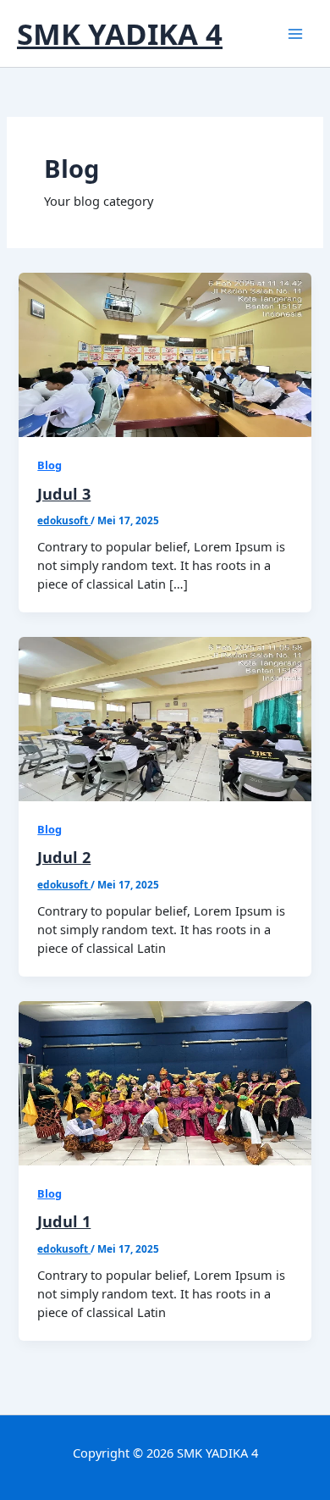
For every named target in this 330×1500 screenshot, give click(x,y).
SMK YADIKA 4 (120, 33)
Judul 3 (64, 494)
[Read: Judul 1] (165, 1081)
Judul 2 (64, 857)
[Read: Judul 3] (165, 353)
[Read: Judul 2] (165, 717)
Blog (49, 465)
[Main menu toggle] (295, 34)
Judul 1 (64, 1221)
